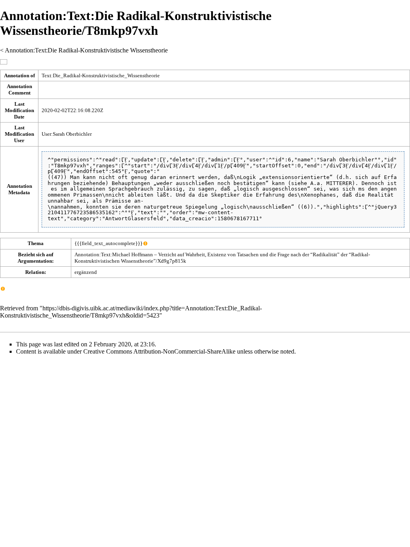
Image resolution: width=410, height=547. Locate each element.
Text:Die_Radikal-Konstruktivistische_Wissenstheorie (101, 75)
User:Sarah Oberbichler (67, 134)
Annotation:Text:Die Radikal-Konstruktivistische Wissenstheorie (86, 50)
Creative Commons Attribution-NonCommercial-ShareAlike (159, 351)
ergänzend (85, 272)
